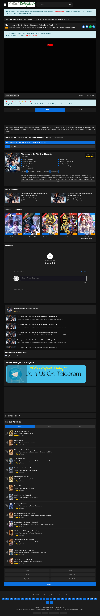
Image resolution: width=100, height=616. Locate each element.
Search (50, 578)
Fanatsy (46, 171)
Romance (51, 518)
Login (84, 271)
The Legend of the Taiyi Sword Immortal (64, 27)
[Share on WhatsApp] (90, 27)
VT (12, 146)
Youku (66, 159)
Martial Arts (54, 171)
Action (24, 171)
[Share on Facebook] (83, 27)
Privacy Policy (54, 607)
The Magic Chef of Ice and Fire (24, 544)
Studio (26, 568)
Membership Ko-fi (59, 11)
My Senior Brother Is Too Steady (24, 444)
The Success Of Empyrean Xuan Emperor (28, 525)
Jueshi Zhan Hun (19, 452)
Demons (39, 171)
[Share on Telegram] (93, 27)
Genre (26, 564)
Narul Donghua (43, 27)
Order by (72, 573)
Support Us (37, 607)
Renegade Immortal (20, 498)
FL (15, 146)
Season (72, 564)
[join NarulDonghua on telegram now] (45, 383)
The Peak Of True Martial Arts (23, 553)
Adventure (31, 171)
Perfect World (18, 434)
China (66, 164)
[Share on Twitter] (87, 27)
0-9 (7, 593)
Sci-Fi (31, 427)
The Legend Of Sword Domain (24, 533)
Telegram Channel (31, 35)
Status (72, 568)
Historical (42, 446)
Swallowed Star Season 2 (22, 462)
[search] (70, 4)
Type (26, 573)
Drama (32, 446)
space (36, 464)
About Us (63, 607)
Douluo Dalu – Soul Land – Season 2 (26, 516)
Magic (37, 546)
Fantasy (32, 436)
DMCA (45, 607)
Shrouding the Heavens (21, 425)
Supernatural (46, 455)
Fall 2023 (30, 164)
